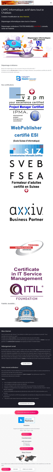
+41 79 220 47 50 (27, 448)
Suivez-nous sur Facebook (27, 412)
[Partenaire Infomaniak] (26, 420)
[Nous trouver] (26, 460)
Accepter (6, 469)
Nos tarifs (27, 363)
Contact (27, 434)
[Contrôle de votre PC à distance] (26, 78)
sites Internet (24, 17)
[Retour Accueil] (17, 3)
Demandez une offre (27, 403)
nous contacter (12, 338)
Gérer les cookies (27, 469)
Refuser (15, 469)
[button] (51, 3)
